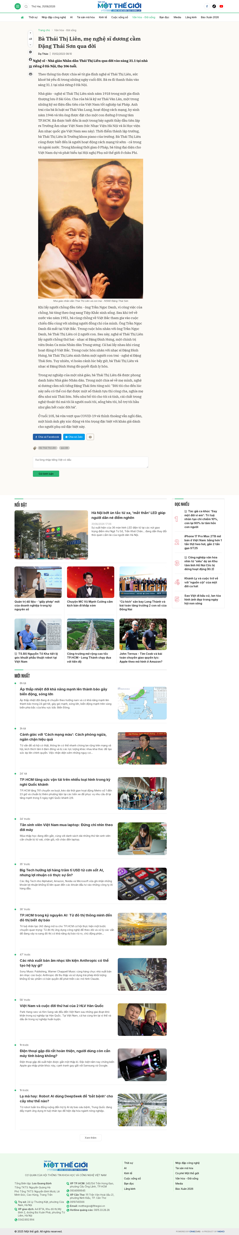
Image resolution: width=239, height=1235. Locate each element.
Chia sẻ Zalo (75, 436)
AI (71, 17)
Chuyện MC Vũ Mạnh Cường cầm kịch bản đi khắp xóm (90, 603)
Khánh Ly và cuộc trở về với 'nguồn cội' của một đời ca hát (201, 582)
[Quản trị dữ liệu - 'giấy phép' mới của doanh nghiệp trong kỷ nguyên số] (38, 582)
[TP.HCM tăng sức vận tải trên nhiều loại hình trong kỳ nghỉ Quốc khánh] (142, 793)
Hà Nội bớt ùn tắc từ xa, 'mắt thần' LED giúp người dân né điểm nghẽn (129, 515)
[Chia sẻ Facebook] (30, 59)
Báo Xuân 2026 (210, 17)
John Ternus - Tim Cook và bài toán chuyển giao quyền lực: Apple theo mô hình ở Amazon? (141, 657)
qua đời (64, 448)
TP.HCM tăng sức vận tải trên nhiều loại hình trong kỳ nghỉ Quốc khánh (65, 782)
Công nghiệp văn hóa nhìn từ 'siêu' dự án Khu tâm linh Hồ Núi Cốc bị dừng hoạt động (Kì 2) (200, 563)
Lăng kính (191, 17)
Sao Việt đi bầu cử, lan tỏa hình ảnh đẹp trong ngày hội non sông (202, 599)
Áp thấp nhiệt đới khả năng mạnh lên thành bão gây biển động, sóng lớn (63, 691)
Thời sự (33, 17)
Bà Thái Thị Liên (47, 448)
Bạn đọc (164, 17)
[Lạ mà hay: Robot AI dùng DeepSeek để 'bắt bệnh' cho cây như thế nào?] (142, 1110)
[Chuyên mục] (18, 6)
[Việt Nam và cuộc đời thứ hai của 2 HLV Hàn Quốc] (142, 1019)
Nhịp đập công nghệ (54, 17)
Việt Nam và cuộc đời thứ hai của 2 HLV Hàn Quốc (62, 1006)
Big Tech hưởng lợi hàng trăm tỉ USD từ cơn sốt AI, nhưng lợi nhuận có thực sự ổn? (62, 872)
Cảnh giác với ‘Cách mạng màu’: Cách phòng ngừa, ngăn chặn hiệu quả (63, 736)
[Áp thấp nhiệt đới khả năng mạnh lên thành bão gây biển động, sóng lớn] (142, 703)
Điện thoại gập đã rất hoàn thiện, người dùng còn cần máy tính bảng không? (65, 1053)
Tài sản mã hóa (86, 17)
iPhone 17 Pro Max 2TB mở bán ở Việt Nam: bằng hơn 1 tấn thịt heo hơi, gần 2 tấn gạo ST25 (203, 542)
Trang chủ (44, 30)
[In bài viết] (30, 74)
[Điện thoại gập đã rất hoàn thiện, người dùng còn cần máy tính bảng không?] (142, 1064)
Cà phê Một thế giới (187, 1173)
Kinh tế (103, 17)
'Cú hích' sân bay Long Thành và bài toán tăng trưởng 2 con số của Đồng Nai (143, 605)
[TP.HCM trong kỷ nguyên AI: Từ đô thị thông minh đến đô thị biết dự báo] (142, 929)
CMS (194, 1231)
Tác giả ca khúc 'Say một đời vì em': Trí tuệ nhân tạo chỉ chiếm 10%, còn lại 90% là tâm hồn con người (201, 519)
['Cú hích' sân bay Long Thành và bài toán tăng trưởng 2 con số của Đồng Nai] (143, 582)
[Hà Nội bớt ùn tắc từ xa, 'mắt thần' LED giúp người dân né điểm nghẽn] (51, 534)
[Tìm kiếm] (26, 6)
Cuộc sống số (119, 17)
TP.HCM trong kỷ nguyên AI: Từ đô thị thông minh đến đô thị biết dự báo (66, 917)
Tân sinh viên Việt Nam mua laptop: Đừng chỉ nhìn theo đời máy (66, 827)
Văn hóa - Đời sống (143, 17)
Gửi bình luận (46, 473)
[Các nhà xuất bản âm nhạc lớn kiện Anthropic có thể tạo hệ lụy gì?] (142, 974)
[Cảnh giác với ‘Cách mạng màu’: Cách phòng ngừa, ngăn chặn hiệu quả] (142, 748)
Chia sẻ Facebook (48, 436)
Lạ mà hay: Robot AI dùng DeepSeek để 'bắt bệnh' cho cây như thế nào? (66, 1098)
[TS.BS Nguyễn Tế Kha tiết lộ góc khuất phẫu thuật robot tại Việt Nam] (38, 634)
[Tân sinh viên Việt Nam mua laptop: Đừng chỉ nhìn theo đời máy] (142, 838)
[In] (90, 437)
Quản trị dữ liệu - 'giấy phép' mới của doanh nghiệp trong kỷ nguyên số (37, 605)
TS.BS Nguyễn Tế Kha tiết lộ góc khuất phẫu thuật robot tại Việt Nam (36, 657)
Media (177, 17)
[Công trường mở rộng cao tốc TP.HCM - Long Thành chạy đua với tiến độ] (90, 634)
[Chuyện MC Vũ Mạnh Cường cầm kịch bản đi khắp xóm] (90, 582)
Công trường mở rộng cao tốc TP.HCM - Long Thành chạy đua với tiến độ (89, 657)
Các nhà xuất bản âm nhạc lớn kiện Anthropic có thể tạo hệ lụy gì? (64, 963)
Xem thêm (90, 1137)
